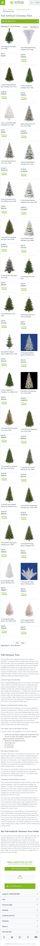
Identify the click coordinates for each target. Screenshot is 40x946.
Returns (5, 926)
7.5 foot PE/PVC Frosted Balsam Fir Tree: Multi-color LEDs (28, 469)
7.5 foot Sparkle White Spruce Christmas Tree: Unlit (27, 583)
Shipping (5, 921)
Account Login (7, 905)
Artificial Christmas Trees (22, 9)
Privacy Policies (27, 943)
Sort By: (25, 27)
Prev (17, 643)
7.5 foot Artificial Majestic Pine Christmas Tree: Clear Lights (9, 86)
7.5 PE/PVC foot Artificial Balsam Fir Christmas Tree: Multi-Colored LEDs (9, 506)
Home (4, 9)
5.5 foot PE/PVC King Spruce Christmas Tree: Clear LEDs (27, 545)
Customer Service (8, 915)
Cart (3, 899)
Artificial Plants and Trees (13, 683)
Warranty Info (7, 932)
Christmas (11, 9)
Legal (21, 943)
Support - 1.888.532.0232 (11, 894)
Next (23, 643)
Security (34, 943)
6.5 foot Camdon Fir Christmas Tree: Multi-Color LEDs (9, 392)
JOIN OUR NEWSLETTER (20, 869)
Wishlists (5, 910)
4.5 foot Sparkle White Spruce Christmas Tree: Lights (27, 622)
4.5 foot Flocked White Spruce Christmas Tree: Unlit (27, 354)
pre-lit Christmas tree (23, 804)
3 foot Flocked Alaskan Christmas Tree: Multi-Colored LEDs (27, 240)
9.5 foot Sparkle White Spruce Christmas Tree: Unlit (8, 582)
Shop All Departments (16, 886)
